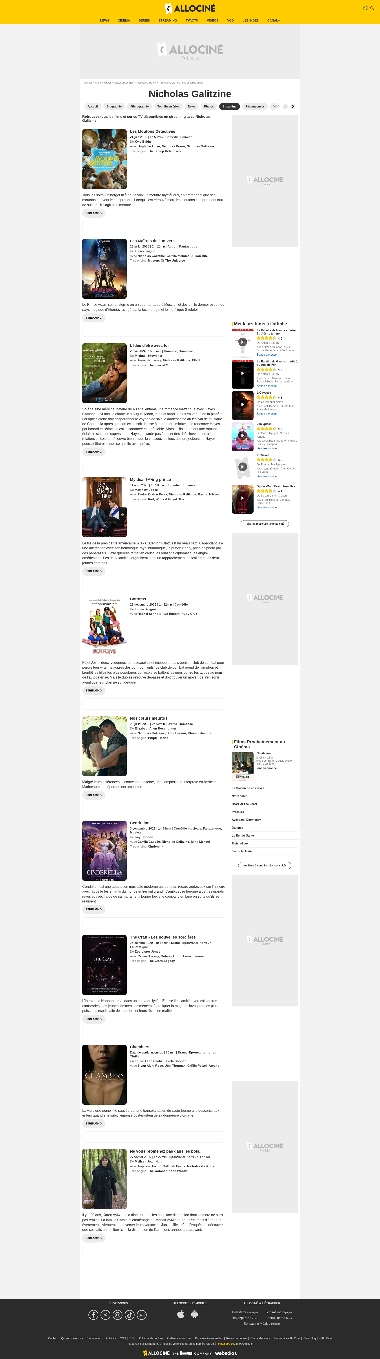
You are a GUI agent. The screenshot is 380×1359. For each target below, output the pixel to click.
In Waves (263, 455)
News (104, 20)
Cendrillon (140, 823)
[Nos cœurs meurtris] (104, 746)
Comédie (172, 137)
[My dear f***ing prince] (104, 507)
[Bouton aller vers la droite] (293, 106)
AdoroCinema (275, 1318)
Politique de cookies (151, 1338)
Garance (237, 827)
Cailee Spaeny (148, 956)
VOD (230, 20)
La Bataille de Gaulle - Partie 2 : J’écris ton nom (276, 332)
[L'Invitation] (243, 766)
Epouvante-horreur (196, 942)
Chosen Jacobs (199, 733)
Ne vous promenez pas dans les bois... (166, 1151)
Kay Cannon (144, 837)
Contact (52, 1338)
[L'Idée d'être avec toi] (104, 373)
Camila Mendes (178, 256)
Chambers (139, 1047)
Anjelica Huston (150, 1166)
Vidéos (212, 20)
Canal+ (273, 20)
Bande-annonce (267, 354)
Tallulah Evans (174, 1166)
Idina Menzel (200, 841)
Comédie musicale (187, 828)
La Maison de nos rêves (248, 788)
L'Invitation (263, 753)
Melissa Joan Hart (148, 1161)
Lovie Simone (193, 956)
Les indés (251, 20)
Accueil (88, 82)
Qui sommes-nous (72, 1338)
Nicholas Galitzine (146, 82)
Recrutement (94, 1338)
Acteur (107, 82)
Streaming (168, 20)
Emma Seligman (147, 609)
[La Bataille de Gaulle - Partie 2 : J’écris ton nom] (243, 343)
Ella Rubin (199, 360)
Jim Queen (264, 424)
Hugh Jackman (149, 146)
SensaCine (273, 1312)
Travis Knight (145, 251)
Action (172, 246)
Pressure (238, 811)
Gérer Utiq (309, 1338)
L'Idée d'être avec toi (149, 345)
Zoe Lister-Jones (147, 951)
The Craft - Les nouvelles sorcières (163, 937)
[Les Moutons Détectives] (104, 159)
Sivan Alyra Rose (150, 1065)
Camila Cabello (149, 841)
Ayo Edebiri (171, 613)
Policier (186, 137)
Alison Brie (199, 256)
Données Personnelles (209, 1338)
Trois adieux (240, 843)
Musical (136, 832)
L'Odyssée (264, 392)
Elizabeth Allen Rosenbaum (155, 728)
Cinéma (124, 20)
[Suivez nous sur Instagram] (118, 1315)
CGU (123, 1338)
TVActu (192, 20)
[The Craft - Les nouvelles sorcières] (104, 965)
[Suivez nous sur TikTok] (130, 1315)
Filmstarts (239, 1312)
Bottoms (138, 599)
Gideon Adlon (171, 956)
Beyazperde (240, 1318)
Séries (144, 20)
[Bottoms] (104, 627)
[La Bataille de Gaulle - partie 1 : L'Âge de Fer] (243, 374)
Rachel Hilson (208, 494)
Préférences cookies (179, 1338)
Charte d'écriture (260, 1338)
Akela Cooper (175, 1061)
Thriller (135, 1056)
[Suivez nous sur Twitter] (106, 1315)
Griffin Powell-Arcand (203, 1065)
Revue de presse (236, 1338)
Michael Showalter (148, 355)
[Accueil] (190, 8)
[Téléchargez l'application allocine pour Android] (196, 1313)
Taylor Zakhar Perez (152, 494)
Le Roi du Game (243, 835)
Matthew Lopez (146, 489)
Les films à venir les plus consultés (265, 865)
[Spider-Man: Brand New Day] (243, 499)
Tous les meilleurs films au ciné (264, 523)
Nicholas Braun (173, 146)
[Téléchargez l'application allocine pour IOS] (183, 1313)
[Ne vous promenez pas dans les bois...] (104, 1179)
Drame (172, 724)
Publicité (111, 1338)
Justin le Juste (242, 851)
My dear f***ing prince (150, 479)
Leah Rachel (154, 1061)
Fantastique (188, 246)
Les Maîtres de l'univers (152, 241)
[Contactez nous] (142, 1315)
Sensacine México (257, 1323)
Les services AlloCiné (287, 1338)
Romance (186, 351)
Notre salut (239, 796)
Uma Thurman (175, 1065)
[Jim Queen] (243, 436)
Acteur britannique (123, 82)
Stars (98, 82)
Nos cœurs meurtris (149, 718)
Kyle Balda (143, 141)
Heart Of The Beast (244, 804)
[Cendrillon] (104, 851)
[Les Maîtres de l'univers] (104, 269)
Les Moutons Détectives (152, 131)
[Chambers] (104, 1075)
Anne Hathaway (149, 360)
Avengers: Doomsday (246, 819)
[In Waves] (243, 467)
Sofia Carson (176, 733)
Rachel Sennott (149, 613)
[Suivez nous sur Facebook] (94, 1315)
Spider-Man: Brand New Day (276, 486)
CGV (132, 1338)
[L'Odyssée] (243, 405)
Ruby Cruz (189, 613)
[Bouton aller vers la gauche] (285, 106)
